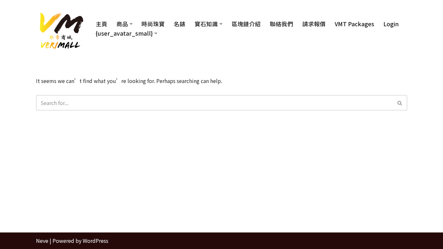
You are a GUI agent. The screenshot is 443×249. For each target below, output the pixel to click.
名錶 (180, 24)
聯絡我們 (281, 24)
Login (391, 24)
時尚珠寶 (153, 24)
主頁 (101, 24)
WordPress (95, 240)
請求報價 (314, 24)
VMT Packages (354, 24)
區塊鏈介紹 (246, 24)
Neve (42, 240)
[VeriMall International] (60, 28)
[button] (131, 23)
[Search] (400, 103)
